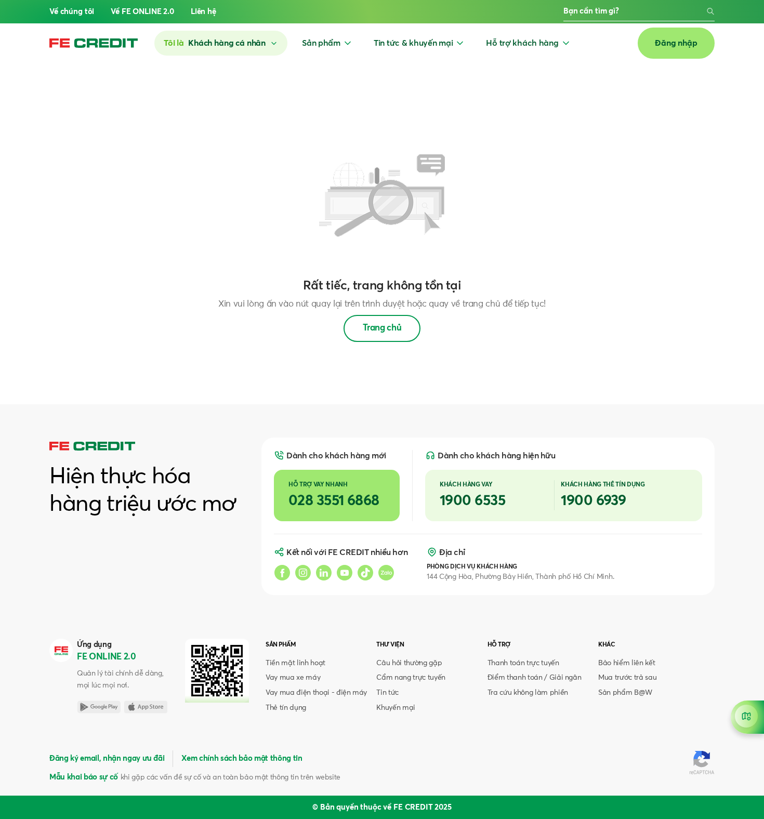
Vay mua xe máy (293, 677)
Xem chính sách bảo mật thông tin (241, 758)
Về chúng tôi (71, 12)
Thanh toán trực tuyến (523, 663)
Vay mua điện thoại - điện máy (316, 692)
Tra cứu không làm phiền (528, 692)
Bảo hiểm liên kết (626, 663)
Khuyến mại (395, 707)
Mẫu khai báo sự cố (83, 777)
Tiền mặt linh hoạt (295, 663)
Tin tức (387, 692)
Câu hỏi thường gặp (409, 663)
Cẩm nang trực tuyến (410, 677)
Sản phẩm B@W (625, 692)
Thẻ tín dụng (286, 707)
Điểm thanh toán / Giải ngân (535, 677)
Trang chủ (382, 328)
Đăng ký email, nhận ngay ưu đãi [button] (106, 758)
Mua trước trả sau (627, 677)
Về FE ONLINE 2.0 (142, 12)
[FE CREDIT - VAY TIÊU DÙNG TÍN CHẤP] (93, 43)
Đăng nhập (676, 43)
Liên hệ (203, 12)
